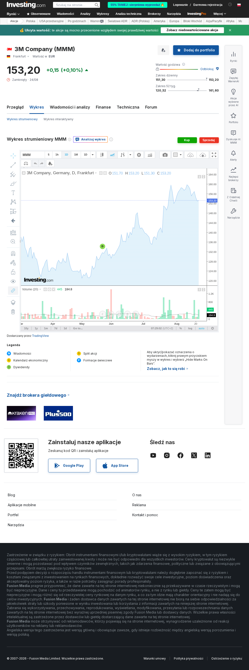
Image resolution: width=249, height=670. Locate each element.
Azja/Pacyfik (214, 21)
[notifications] (230, 4)
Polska (30, 21)
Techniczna (128, 107)
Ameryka (159, 21)
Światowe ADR (117, 21)
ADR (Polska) (141, 21)
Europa (174, 21)
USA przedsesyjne (51, 21)
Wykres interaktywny (58, 119)
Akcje (14, 21)
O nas (137, 495)
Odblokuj (206, 69)
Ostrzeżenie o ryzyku (226, 658)
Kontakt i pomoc (145, 515)
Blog (11, 495)
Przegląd (15, 107)
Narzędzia (16, 525)
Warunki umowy (154, 658)
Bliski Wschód (192, 21)
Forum (151, 107)
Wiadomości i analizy (70, 107)
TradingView (40, 336)
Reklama (139, 505)
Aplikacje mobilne (22, 505)
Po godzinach (77, 21)
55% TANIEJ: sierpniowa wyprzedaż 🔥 (137, 5)
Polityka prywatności (188, 658)
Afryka (230, 21)
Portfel (13, 515)
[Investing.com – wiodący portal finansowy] (26, 4)
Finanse (103, 107)
